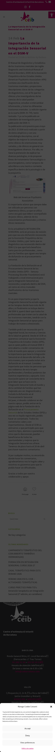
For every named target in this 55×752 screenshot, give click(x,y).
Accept (27, 728)
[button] (51, 706)
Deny (27, 735)
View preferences (27, 742)
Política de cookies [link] (28, 748)
